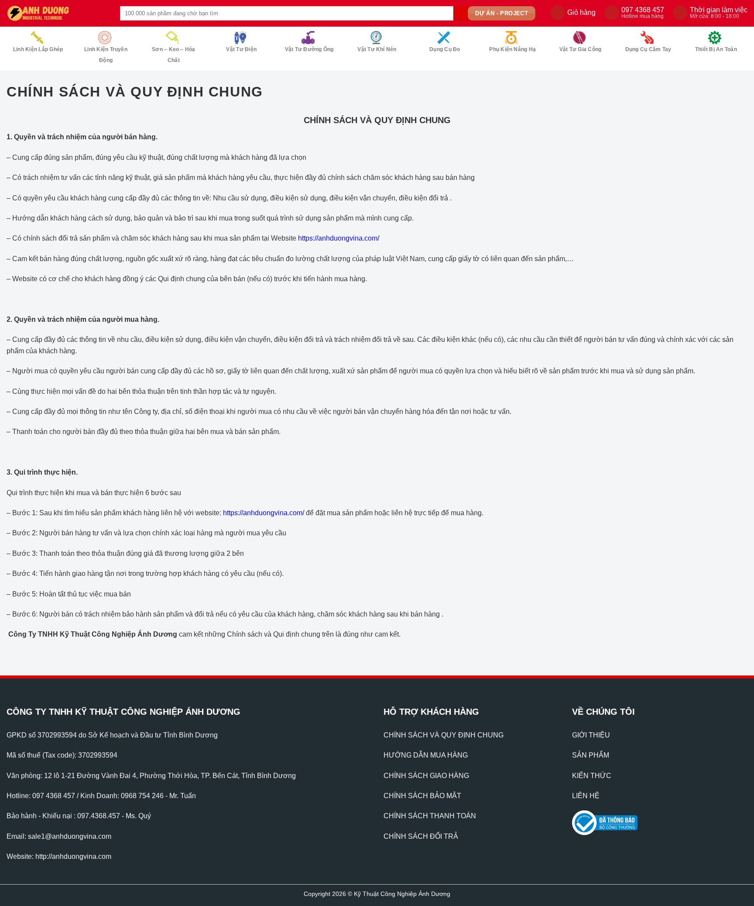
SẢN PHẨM (590, 755)
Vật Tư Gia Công (580, 49)
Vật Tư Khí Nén (376, 49)
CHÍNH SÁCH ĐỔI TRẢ (421, 836)
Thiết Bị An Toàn (716, 49)
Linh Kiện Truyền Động (105, 54)
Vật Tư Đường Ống (309, 49)
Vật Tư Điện (241, 49)
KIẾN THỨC (591, 775)
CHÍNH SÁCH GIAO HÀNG (426, 775)
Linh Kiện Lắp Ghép (38, 49)
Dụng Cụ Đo (444, 49)
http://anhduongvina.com (73, 856)
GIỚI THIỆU (591, 735)
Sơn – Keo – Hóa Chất (173, 54)
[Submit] (460, 13)
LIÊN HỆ (586, 795)
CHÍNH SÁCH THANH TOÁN (430, 816)
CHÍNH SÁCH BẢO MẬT (422, 795)
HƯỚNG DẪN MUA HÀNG (426, 755)
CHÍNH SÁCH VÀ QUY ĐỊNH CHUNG (444, 735)
